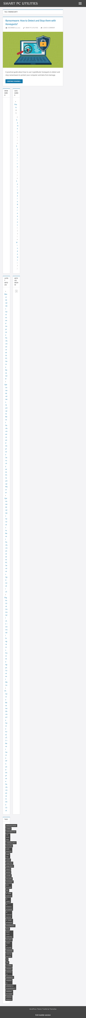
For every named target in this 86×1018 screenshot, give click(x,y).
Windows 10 (9, 973)
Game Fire (7, 856)
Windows (17, 251)
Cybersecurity (11, 843)
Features (9, 846)
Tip (7, 959)
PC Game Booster (9, 895)
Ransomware (10, 926)
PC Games (8, 900)
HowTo (8, 869)
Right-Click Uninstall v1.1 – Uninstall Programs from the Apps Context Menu (6, 641)
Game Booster (9, 850)
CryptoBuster (11, 832)
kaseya (8, 872)
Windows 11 (9, 982)
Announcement (11, 825)
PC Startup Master (8, 915)
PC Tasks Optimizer (9, 921)
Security (9, 940)
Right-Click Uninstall (9, 934)
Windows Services (9, 998)
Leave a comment (49, 28)
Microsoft (9, 882)
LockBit (8, 875)
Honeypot (9, 863)
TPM (7, 962)
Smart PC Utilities (31, 28)
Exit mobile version (43, 1015)
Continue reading (13, 81)
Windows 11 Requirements (10, 987)
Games (17, 126)
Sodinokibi (9, 951)
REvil (7, 929)
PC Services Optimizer (9, 907)
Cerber (8, 829)
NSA (7, 890)
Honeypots (9, 866)
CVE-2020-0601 (8, 837)
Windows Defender (9, 993)
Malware (9, 879)
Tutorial (9, 965)
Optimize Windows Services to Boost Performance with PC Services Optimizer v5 (6, 545)
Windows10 (9, 977)
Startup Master (8, 955)
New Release (8, 886)
